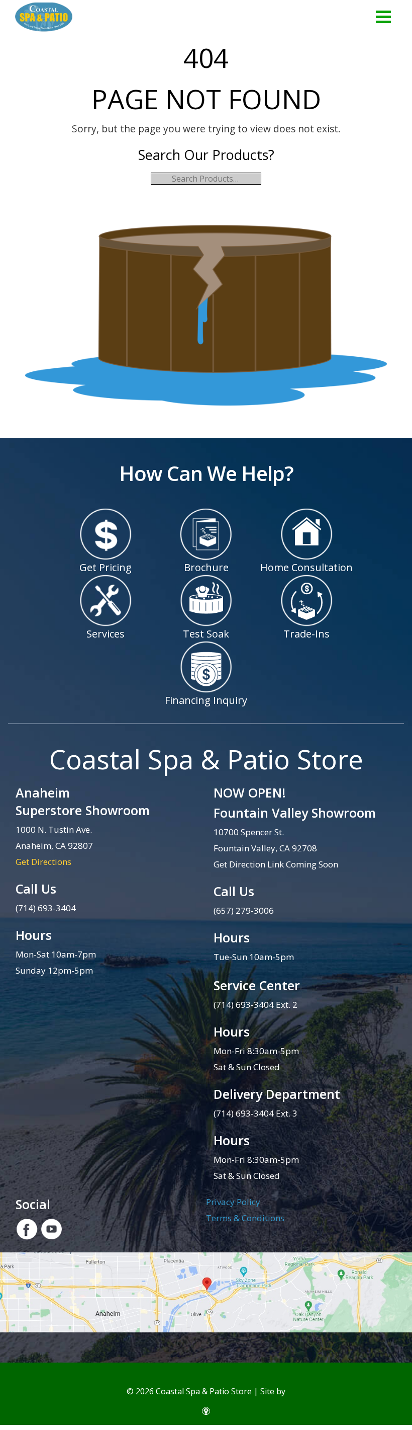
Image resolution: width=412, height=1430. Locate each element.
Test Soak (206, 634)
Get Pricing (105, 567)
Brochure (206, 567)
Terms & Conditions (245, 1218)
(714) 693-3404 (46, 908)
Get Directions (43, 861)
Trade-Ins (306, 634)
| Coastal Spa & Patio (43, 18)
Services (105, 634)
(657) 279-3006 (244, 910)
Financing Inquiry (206, 700)
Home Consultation (306, 567)
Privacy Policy (233, 1202)
